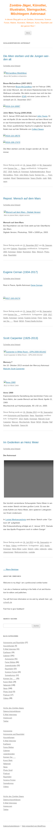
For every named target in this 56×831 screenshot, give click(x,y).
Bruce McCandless (24, 87)
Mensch (40, 252)
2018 (10, 172)
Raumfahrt (22, 249)
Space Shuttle (36, 178)
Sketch (30, 549)
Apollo (5, 318)
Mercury (15, 422)
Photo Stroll (8, 692)
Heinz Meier (16, 549)
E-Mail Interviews (10, 715)
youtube (32, 552)
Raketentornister (23, 178)
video (36, 549)
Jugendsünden (10, 665)
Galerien (14, 249)
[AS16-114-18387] (11, 106)
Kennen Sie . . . (14, 168)
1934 (45, 315)
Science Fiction (11, 672)
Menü (28, 33)
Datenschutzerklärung (11, 711)
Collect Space (38, 129)
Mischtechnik (24, 422)
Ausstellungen (8, 646)
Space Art (24, 425)
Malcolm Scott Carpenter (13, 369)
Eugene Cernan (30, 318)
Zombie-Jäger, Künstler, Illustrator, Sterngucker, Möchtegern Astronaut (28, 9)
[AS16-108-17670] (11, 142)
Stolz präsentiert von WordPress (34, 826)
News (23, 168)
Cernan (20, 318)
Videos (14, 546)
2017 (5, 172)
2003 (5, 252)
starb (45, 178)
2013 (21, 419)
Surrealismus (10, 675)
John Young (42, 116)
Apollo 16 (16, 172)
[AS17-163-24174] (11, 298)
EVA (24, 96)
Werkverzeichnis (20, 552)
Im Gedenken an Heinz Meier (21, 442)
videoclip (43, 549)
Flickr (16, 175)
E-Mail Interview (9, 649)
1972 (42, 546)
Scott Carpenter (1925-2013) (20, 338)
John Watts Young (26, 175)
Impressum (7, 718)
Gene (45, 318)
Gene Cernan (36, 285)
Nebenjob (7, 685)
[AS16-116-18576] (11, 136)
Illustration (27, 252)
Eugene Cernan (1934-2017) (20, 272)
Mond (13, 178)
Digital (19, 252)
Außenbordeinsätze (37, 172)
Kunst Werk (8, 682)
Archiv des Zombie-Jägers (13, 708)
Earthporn (7, 652)
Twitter (5, 721)
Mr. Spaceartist (46, 165)
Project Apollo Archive (33, 321)
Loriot (24, 549)
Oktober (45, 422)
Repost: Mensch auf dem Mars (22, 198)
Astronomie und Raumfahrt (18, 415)
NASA (21, 321)
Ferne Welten (10, 662)
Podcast (6, 695)
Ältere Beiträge (10, 569)
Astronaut (25, 172)
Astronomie (9, 659)
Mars (34, 252)
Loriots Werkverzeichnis (15, 519)
